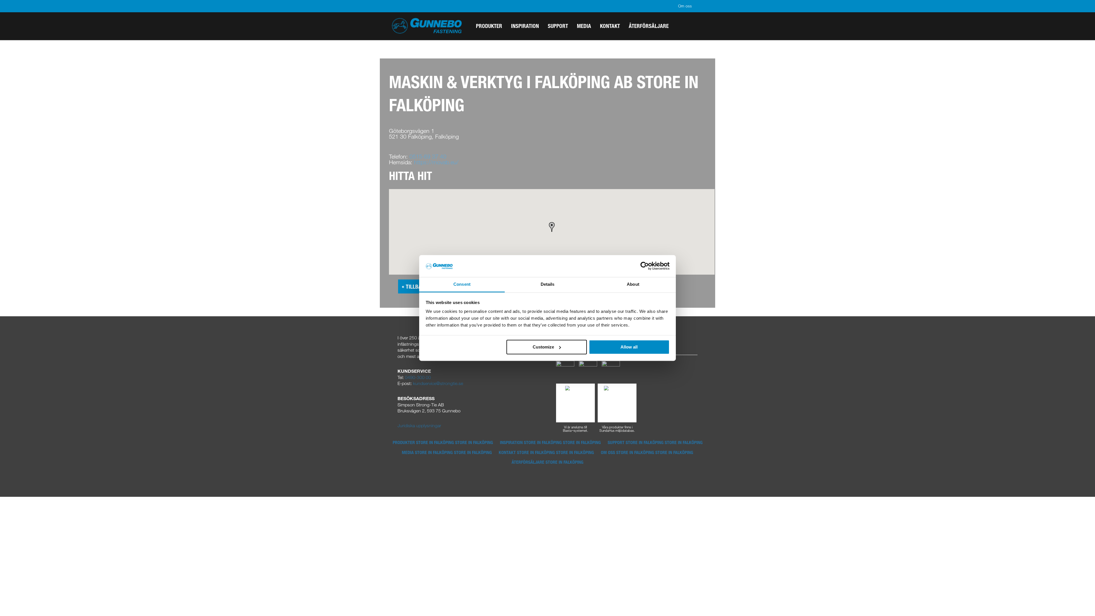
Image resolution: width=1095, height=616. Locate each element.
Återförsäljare (547, 462)
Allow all (629, 347)
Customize (543, 347)
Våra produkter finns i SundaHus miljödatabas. (617, 428)
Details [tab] (548, 284)
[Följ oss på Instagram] (588, 369)
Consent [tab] (462, 284)
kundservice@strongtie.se (438, 383)
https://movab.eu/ (436, 162)
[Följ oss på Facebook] (565, 369)
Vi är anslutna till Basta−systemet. (575, 428)
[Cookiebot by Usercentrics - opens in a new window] (645, 266)
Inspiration (550, 442)
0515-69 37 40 (427, 156)
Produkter (443, 442)
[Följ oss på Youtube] (611, 369)
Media (447, 452)
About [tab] (633, 284)
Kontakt (546, 452)
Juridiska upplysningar (419, 425)
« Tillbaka (415, 286)
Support (655, 442)
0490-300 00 (418, 377)
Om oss (685, 5)
